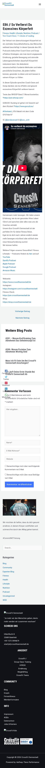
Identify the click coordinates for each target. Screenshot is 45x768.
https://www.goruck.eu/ (24, 106)
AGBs (6, 717)
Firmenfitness (9, 696)
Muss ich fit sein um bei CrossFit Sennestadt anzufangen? (21, 361)
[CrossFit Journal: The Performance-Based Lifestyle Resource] (12, 741)
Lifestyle (19, 33)
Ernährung (22, 668)
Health (12, 33)
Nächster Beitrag (22, 318)
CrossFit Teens (22, 675)
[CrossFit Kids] (10, 730)
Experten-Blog (8, 572)
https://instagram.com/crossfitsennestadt (20, 289)
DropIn (6, 693)
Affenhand (7, 111)
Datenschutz (9, 721)
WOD (5, 600)
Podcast (34, 33)
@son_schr (25, 120)
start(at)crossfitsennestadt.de (16, 644)
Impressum (8, 714)
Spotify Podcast (9, 260)
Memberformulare (11, 700)
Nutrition (27, 33)
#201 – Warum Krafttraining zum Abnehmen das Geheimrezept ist (21, 339)
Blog (4, 563)
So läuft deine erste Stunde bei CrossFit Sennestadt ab (20, 372)
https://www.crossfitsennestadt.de (17, 282)
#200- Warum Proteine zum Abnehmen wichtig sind (18, 350)
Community (7, 567)
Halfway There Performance (27, 762)
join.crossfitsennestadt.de (19, 295)
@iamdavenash (11, 120)
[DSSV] (26, 741)
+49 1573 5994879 (11, 641)
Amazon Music (9, 270)
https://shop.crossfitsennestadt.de (17, 302)
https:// (6, 295)
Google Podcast (9, 267)
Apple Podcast (9, 264)
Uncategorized (9, 596)
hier (30, 254)
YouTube (6, 257)
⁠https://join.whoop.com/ (13, 98)
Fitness (6, 33)
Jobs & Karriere (10, 724)
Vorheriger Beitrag (22, 311)
